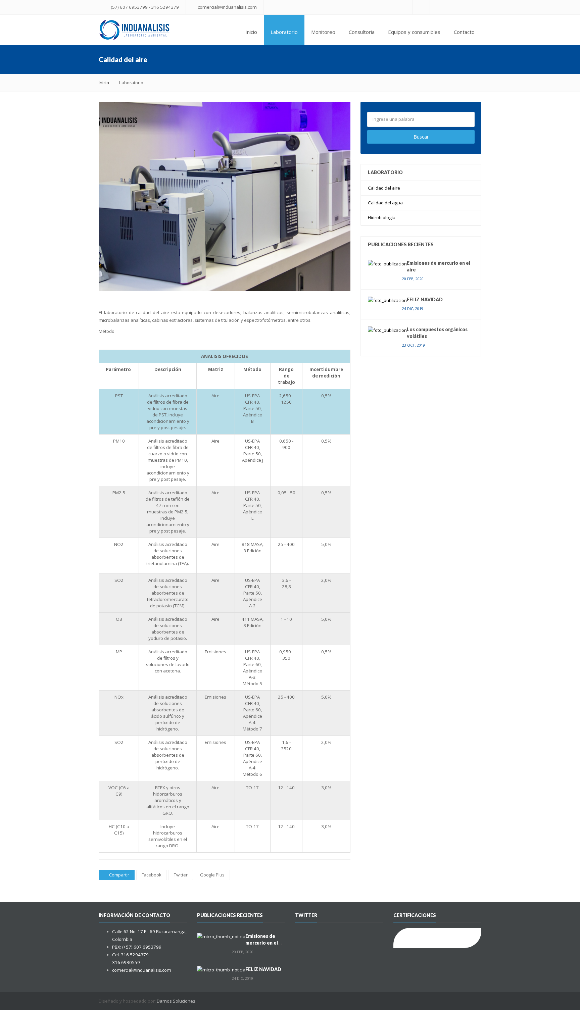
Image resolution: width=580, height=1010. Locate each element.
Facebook (151, 875)
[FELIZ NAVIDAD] (387, 300)
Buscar (421, 137)
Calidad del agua (385, 203)
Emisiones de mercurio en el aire (261, 942)
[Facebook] (421, 7)
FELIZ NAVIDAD (425, 299)
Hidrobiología (381, 217)
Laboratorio (284, 32)
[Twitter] (438, 7)
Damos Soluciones (176, 1001)
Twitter (181, 875)
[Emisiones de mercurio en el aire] (387, 263)
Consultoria (362, 32)
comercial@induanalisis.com (227, 7)
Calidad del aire (384, 188)
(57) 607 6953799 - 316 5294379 (145, 7)
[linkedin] (472, 7)
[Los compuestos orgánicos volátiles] (387, 330)
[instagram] (455, 7)
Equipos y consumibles (414, 32)
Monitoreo (323, 32)
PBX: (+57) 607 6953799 (136, 947)
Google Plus (212, 875)
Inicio (251, 32)
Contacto (464, 32)
